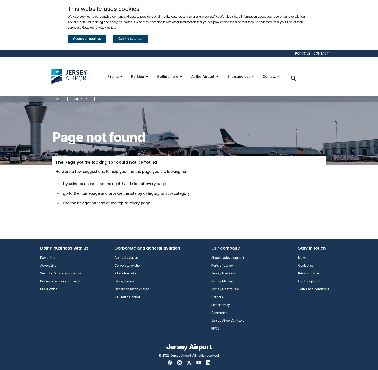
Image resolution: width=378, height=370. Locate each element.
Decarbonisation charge (132, 289)
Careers (217, 297)
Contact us (305, 265)
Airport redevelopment (227, 257)
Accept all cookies (87, 38)
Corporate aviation (128, 265)
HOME (56, 99)
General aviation (126, 257)
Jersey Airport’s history (228, 320)
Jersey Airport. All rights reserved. (194, 355)
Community (219, 312)
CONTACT (321, 53)
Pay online (47, 257)
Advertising (48, 265)
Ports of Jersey (222, 265)
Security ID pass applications (61, 273)
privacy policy (105, 27)
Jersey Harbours (223, 273)
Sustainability (220, 305)
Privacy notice (308, 273)
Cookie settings (130, 38)
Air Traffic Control (127, 297)
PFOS (215, 328)
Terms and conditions (313, 289)
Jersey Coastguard (225, 289)
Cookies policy (309, 281)
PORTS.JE (302, 53)
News (302, 257)
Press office (49, 289)
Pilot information (126, 273)
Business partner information (60, 281)
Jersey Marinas (222, 281)
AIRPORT (81, 99)
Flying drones (124, 281)
